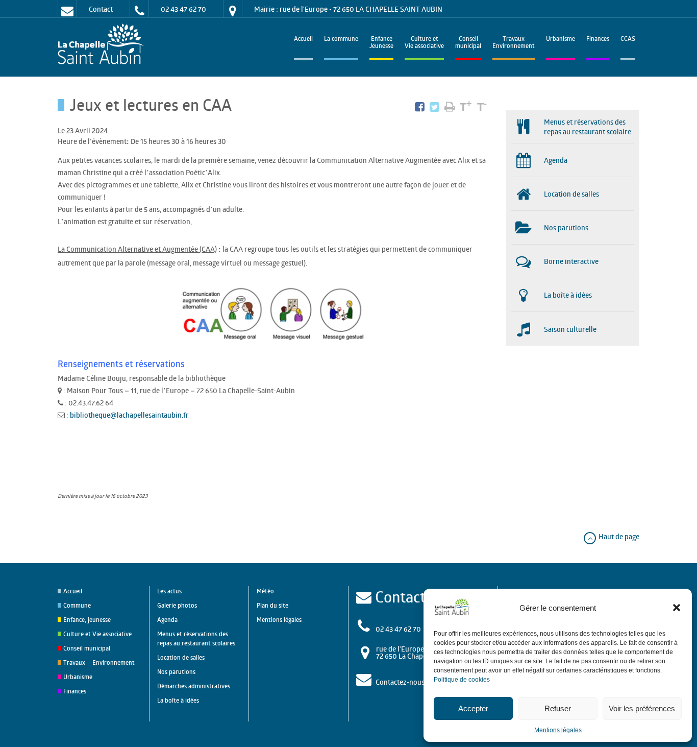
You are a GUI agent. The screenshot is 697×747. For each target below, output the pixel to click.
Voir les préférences (642, 708)
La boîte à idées (178, 700)
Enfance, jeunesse (87, 619)
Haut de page (618, 536)
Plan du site (272, 605)
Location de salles (181, 657)
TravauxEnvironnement (513, 43)
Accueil (303, 39)
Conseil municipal (86, 648)
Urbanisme (560, 39)
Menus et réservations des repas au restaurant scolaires (196, 638)
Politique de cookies (462, 679)
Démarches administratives (193, 686)
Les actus (169, 591)
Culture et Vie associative (424, 43)
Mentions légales (558, 730)
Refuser (557, 708)
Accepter (473, 708)
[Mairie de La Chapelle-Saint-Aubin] (103, 44)
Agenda (167, 619)
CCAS (627, 39)
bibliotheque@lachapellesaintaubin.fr (130, 415)
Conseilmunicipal (468, 43)
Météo (265, 591)
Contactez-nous (400, 682)
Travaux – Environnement (99, 662)
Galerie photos (177, 605)
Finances (597, 39)
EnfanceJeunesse (381, 43)
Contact (101, 9)
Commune (77, 605)
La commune (341, 39)
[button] (676, 608)
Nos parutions (176, 671)
